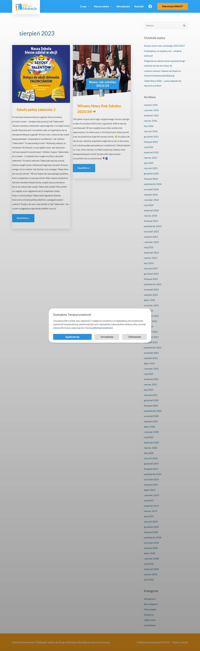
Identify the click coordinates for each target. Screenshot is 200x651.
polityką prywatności (102, 327)
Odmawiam (134, 336)
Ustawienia (107, 336)
